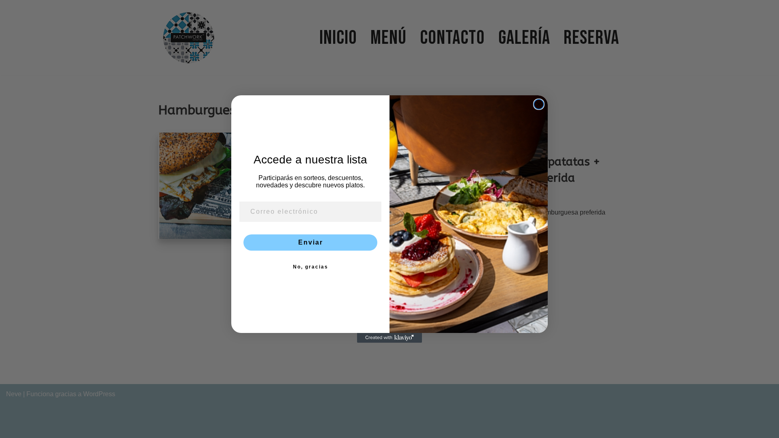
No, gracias (310, 267)
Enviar (310, 242)
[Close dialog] (539, 104)
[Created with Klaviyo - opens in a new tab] (389, 338)
